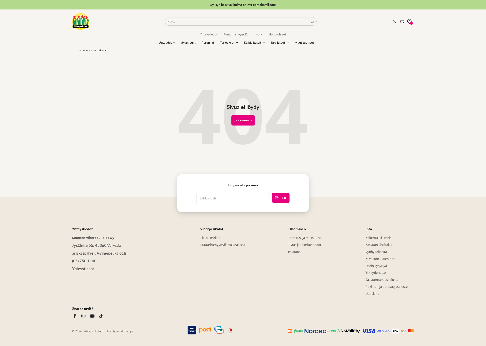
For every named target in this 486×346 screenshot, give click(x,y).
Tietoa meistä (210, 237)
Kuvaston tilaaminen (380, 259)
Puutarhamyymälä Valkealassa (222, 244)
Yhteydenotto (375, 272)
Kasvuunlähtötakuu (379, 244)
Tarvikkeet (278, 42)
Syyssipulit (188, 42)
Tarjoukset (227, 42)
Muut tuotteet (304, 42)
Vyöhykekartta (376, 251)
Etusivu (83, 50)
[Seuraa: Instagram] (83, 316)
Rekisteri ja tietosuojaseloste (386, 286)
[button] (409, 21)
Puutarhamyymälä (235, 34)
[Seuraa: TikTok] (101, 316)
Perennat (208, 42)
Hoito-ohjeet (277, 34)
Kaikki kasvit (252, 42)
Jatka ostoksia (243, 120)
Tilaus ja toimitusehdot (304, 244)
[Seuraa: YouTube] (92, 316)
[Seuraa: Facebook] (74, 316)
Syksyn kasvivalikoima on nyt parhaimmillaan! (243, 5)
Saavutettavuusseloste (381, 279)
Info (256, 34)
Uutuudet (165, 42)
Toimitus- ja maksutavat (305, 237)
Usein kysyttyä (376, 266)
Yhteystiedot (208, 34)
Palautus (294, 251)
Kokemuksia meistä (379, 237)
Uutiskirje (372, 293)
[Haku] (312, 21)
